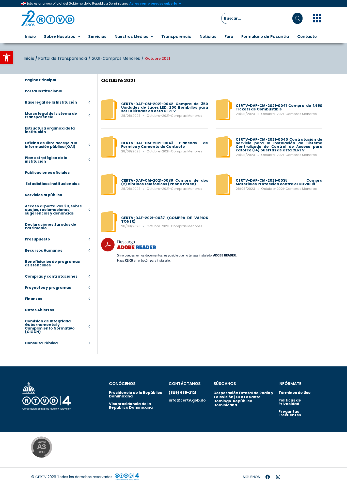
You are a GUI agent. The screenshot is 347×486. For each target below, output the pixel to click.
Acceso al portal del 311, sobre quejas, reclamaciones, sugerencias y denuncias (53, 210)
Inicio (30, 36)
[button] (6, 57)
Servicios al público (43, 194)
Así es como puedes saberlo (153, 3)
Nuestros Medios (131, 36)
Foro (229, 36)
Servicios (97, 36)
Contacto (307, 36)
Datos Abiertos (39, 309)
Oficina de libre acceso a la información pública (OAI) (51, 144)
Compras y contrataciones (51, 276)
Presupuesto (37, 239)
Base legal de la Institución (51, 102)
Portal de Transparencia (62, 58)
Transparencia (176, 36)
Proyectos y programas (48, 287)
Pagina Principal (40, 79)
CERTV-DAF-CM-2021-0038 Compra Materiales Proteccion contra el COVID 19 (279, 182)
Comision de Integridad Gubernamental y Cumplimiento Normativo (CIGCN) (50, 326)
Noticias (208, 36)
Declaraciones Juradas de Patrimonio (50, 226)
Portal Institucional (43, 91)
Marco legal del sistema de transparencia (51, 115)
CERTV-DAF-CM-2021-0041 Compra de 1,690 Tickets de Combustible (279, 107)
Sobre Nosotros (59, 36)
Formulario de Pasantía (265, 36)
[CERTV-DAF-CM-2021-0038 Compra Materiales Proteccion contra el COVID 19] (224, 193)
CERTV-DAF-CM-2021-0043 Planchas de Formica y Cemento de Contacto (164, 144)
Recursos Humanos (43, 250)
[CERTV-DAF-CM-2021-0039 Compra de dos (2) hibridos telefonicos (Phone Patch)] (109, 193)
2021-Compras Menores (116, 58)
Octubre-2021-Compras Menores (174, 115)
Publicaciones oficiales (47, 172)
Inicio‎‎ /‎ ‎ (31, 58)
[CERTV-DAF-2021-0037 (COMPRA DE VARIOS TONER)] (109, 231)
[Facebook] (267, 476)
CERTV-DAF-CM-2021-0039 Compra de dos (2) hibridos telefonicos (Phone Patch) (164, 182)
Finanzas (33, 298)
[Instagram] (278, 476)
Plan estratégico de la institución (46, 159)
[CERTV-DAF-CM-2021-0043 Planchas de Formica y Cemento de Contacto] (109, 156)
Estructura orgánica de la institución (50, 130)
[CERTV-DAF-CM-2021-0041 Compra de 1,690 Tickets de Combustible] (224, 118)
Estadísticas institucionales (52, 183)
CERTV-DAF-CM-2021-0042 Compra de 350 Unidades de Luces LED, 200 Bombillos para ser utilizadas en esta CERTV (164, 107)
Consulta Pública (41, 343)
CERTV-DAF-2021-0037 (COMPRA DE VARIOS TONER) (164, 219)
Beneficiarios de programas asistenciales (52, 263)
